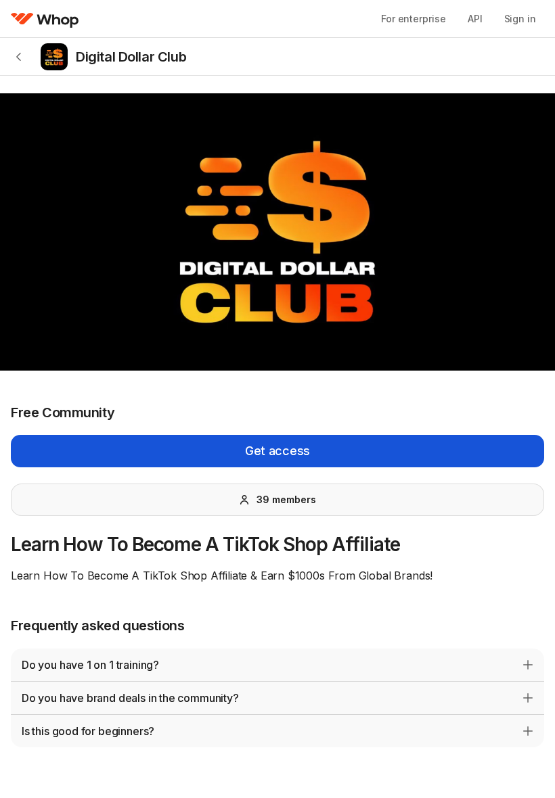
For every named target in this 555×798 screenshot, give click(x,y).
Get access (277, 451)
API (475, 18)
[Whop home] (45, 18)
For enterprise (413, 18)
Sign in (520, 18)
